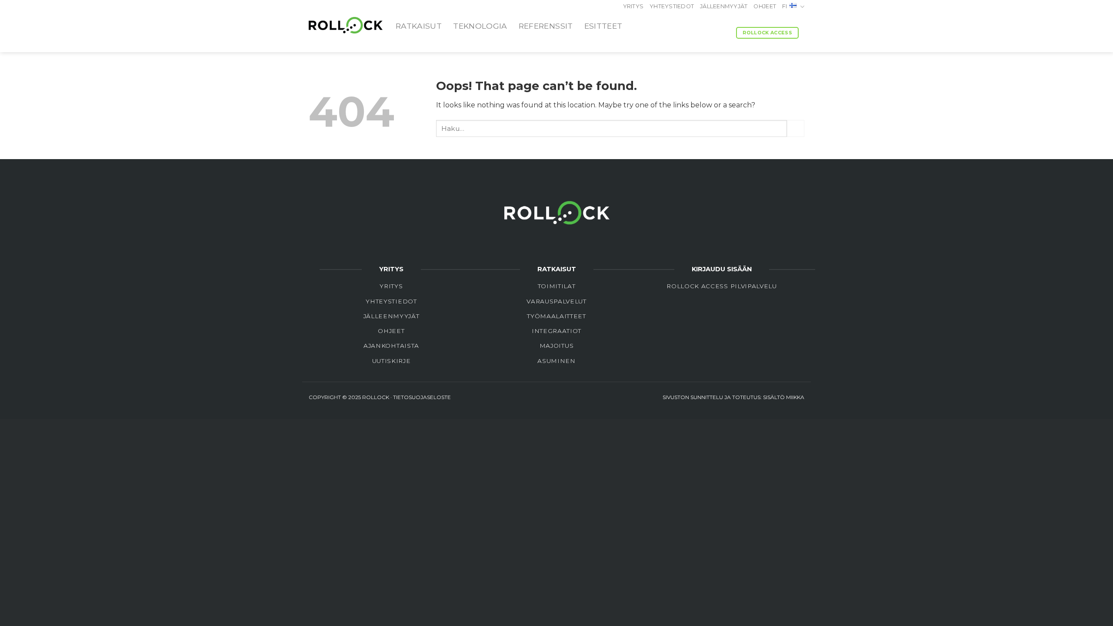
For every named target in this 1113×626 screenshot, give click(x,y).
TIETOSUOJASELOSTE (422, 397)
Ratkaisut (419, 25)
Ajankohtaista (391, 345)
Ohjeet (764, 6)
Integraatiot (556, 330)
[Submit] (795, 128)
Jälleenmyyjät (723, 6)
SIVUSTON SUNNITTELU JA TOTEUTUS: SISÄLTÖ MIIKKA (733, 397)
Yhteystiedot (672, 6)
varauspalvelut (556, 301)
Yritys (633, 6)
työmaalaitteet (556, 316)
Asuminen (556, 360)
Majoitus (556, 345)
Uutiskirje (391, 360)
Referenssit (546, 25)
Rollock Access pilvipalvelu (721, 286)
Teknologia (480, 25)
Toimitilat (557, 286)
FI (784, 6)
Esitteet (603, 25)
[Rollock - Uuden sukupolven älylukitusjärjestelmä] (346, 25)
